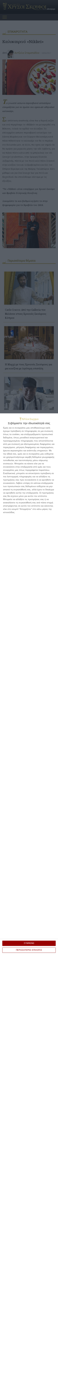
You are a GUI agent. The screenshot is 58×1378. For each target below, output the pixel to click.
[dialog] (29, 895)
